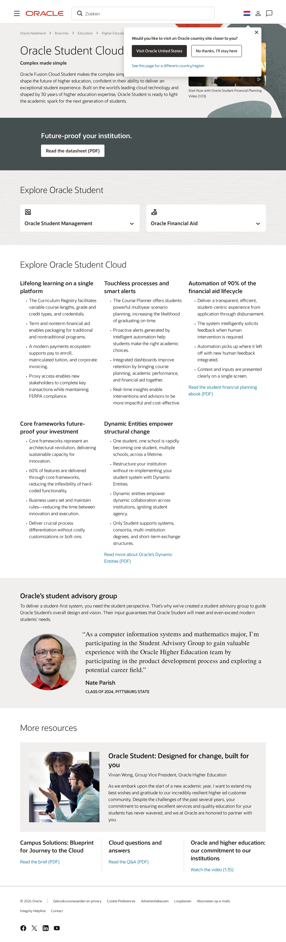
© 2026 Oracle (31, 901)
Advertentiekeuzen (155, 901)
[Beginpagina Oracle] (45, 13)
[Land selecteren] (247, 13)
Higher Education (115, 33)
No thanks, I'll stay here (216, 50)
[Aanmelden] (258, 13)
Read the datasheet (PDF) (73, 151)
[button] (16, 13)
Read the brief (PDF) (39, 862)
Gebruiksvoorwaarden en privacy (77, 901)
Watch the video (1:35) (212, 869)
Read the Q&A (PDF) (129, 862)
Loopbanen (182, 901)
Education (85, 33)
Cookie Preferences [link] (121, 901)
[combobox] (143, 13)
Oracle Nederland (33, 33)
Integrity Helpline (33, 910)
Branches (62, 33)
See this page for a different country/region (168, 65)
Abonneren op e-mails (213, 901)
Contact (57, 910)
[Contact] (269, 13)
